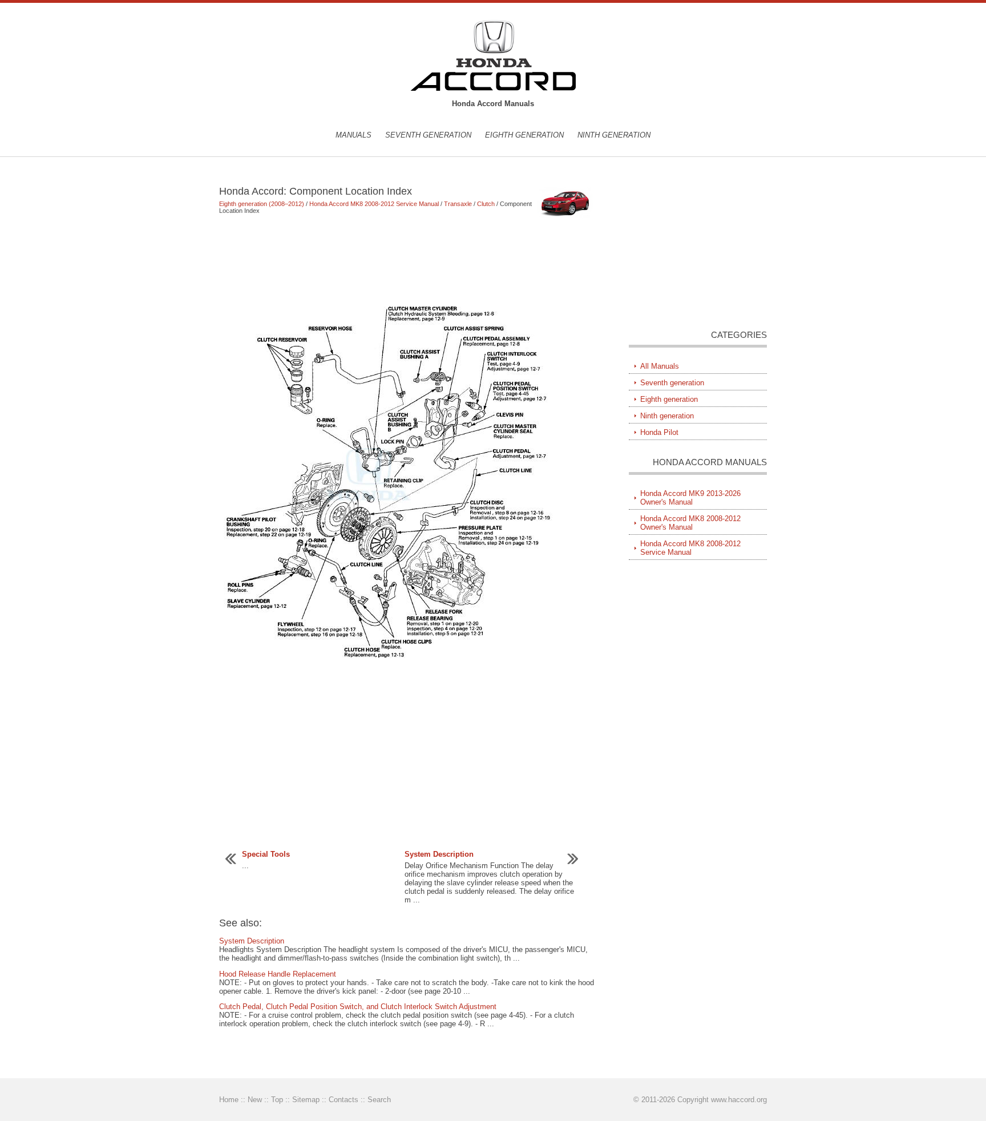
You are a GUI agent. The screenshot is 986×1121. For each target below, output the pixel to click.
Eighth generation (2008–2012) (261, 203)
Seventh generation (428, 135)
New (255, 1099)
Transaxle (458, 203)
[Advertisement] (407, 255)
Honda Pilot (659, 432)
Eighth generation (524, 135)
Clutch (486, 203)
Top (277, 1099)
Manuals (353, 135)
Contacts (343, 1099)
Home (229, 1099)
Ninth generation (613, 135)
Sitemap (306, 1099)
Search (379, 1099)
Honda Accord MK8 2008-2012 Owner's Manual (690, 522)
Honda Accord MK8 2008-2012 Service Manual (374, 203)
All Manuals (659, 366)
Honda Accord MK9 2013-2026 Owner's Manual (690, 497)
